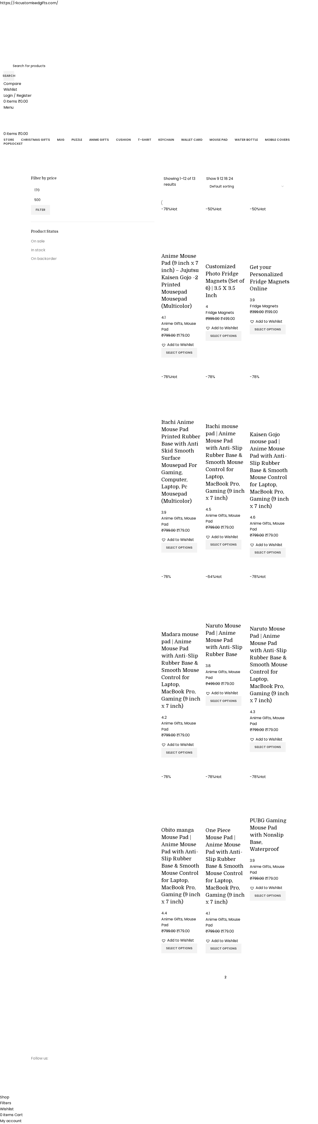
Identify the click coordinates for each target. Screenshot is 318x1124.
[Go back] (35, 151)
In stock (38, 250)
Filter (40, 210)
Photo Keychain (174, 1057)
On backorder (44, 258)
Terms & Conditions (112, 1042)
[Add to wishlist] (167, 247)
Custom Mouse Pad (177, 1065)
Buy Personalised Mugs (179, 1018)
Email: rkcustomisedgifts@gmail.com (257, 1025)
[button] (177, 345)
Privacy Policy (107, 1018)
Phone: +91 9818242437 (245, 1018)
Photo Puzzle (171, 1033)
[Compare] (167, 363)
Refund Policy (107, 1025)
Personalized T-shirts (178, 1025)
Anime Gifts (170, 1073)
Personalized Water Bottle (182, 1049)
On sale (38, 241)
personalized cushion (178, 1042)
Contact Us (105, 1033)
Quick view (180, 363)
